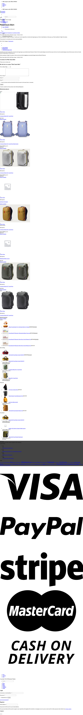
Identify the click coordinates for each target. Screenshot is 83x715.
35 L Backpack (2, 462)
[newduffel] (2, 12)
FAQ (3, 6)
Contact (4, 4)
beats (33, 462)
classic (45, 462)
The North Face (61, 464)
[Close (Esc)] (0, 713)
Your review (3, 75)
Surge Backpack (52, 464)
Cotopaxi (50, 462)
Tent (55, 464)
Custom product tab (7, 49)
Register (1, 711)
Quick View (2, 111)
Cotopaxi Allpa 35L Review (8, 458)
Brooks (42, 462)
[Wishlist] (0, 223)
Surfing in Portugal (4, 201)
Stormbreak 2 (47, 464)
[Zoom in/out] (1, 713)
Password (2, 695)
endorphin (68, 462)
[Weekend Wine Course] (7, 252)
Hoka (75, 462)
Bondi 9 (39, 462)
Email (1, 80)
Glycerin (72, 462)
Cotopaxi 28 (56, 462)
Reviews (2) (5, 48)
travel (5, 465)
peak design (22, 464)
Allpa (11, 462)
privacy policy (68, 708)
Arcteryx (19, 462)
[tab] (42, 47)
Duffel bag (63, 462)
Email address (3, 704)
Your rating (2, 66)
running (32, 464)
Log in (9, 697)
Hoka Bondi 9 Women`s (7, 454)
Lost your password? (4, 699)
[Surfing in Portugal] (7, 195)
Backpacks (5, 21)
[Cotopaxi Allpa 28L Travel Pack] (15, 109)
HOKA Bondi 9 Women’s (7, 448)
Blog (3, 3)
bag (30, 462)
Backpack (25, 462)
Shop (3, 683)
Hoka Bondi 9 (5, 464)
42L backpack (7, 462)
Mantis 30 (11, 464)
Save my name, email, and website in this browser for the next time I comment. (17, 82)
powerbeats (27, 464)
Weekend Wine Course (5, 258)
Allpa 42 (15, 462)
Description (5, 47)
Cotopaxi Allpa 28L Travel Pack (6, 116)
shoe (44, 464)
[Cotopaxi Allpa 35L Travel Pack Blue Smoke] (15, 137)
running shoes (37, 464)
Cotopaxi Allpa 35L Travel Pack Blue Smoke (9, 143)
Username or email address (6, 692)
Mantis (8, 464)
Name (1, 77)
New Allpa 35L (16, 464)
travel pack (8, 465)
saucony (41, 464)
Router (30, 464)
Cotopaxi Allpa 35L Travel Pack (6, 172)
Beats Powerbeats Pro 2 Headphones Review (11, 451)
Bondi (36, 462)
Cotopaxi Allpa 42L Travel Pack (6, 286)
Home (1, 21)
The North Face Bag (73, 464)
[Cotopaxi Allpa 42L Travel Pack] (15, 279)
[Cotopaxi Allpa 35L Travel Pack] (15, 166)
